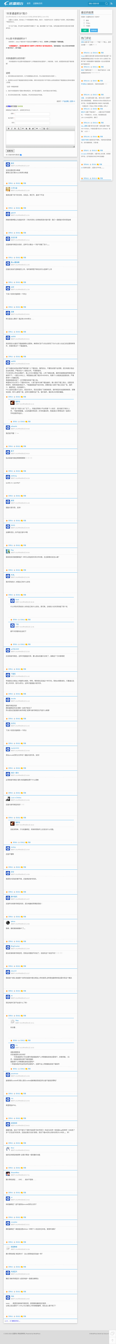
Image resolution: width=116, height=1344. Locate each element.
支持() (10, 183)
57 (10, 1321)
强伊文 (39, 17)
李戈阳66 (84, 84)
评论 (45, 17)
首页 (28, 3)
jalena (13, 921)
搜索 (106, 3)
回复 (24, 183)
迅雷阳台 (13, 3)
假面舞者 (14, 1247)
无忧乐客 (14, 237)
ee (82, 168)
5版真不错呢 (85, 140)
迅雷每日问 (37, 3)
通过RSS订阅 (111, 3)
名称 (12, 113)
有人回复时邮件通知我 (12, 155)
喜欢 (87, 20)
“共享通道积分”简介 (16, 13)
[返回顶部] (112, 1340)
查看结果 (94, 30)
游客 (82, 42)
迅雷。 (83, 98)
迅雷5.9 (72, 101)
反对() (18, 183)
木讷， (13, 575)
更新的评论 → (16, 1321)
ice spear (84, 154)
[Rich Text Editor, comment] (40, 138)
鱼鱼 (82, 70)
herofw (13, 698)
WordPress (37, 1334)
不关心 (88, 23)
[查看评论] (112, 1333)
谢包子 (83, 112)
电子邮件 (11, 118)
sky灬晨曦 (84, 126)
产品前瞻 (65, 101)
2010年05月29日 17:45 (13, 17)
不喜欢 (88, 26)
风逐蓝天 (14, 1271)
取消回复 (20, 106)
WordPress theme (96, 1334)
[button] (8, 128)
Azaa (82, 56)
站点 (13, 122)
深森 (9, 106)
